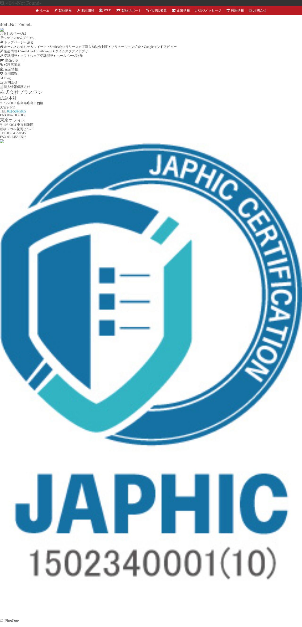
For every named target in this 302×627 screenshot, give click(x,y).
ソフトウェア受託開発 (36, 56)
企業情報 (183, 10)
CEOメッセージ (209, 10)
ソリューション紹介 (125, 47)
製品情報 (65, 10)
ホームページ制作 (69, 56)
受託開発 (87, 10)
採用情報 (237, 10)
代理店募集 (158, 10)
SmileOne (26, 51)
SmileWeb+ (44, 51)
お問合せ (259, 10)
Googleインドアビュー (160, 47)
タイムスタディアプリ (71, 51)
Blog (7, 78)
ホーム (44, 10)
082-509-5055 (16, 111)
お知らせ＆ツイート (31, 47)
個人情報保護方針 (16, 87)
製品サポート (131, 10)
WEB (107, 10)
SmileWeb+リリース (64, 47)
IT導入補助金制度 (94, 47)
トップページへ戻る (18, 42)
